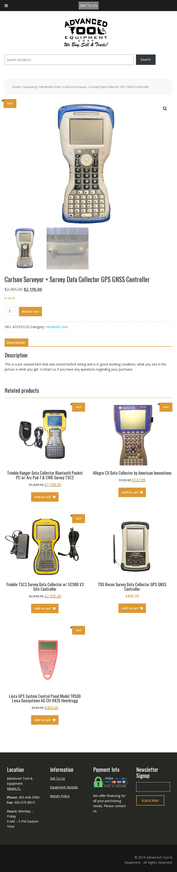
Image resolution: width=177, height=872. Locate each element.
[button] (165, 109)
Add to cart (30, 311)
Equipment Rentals (64, 787)
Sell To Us (88, 5)
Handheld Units (50, 87)
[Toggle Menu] (6, 5)
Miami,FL (14, 788)
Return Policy (60, 796)
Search (146, 59)
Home (16, 87)
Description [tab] (16, 342)
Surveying (30, 87)
